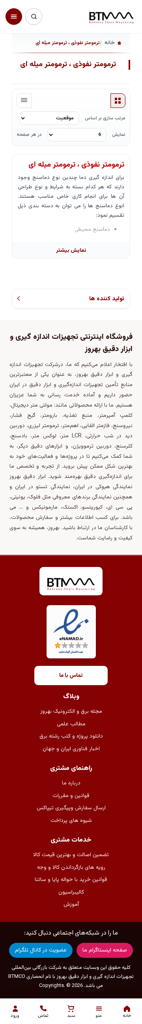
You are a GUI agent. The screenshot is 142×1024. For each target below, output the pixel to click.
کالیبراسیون (71, 892)
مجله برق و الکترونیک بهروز (71, 711)
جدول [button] (117, 100)
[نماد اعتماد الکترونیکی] (71, 631)
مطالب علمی (71, 724)
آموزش (71, 904)
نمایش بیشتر (71, 250)
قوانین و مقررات (71, 796)
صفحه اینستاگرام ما (104, 950)
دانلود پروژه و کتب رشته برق (71, 736)
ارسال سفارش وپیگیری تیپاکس (71, 808)
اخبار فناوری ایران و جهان (71, 749)
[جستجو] (33, 16)
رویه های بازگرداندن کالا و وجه (71, 867)
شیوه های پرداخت (71, 820)
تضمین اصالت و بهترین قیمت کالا (71, 855)
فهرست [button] (24, 100)
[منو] (14, 16)
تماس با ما (71, 675)
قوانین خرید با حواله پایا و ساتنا (71, 879)
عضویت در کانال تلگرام (41, 950)
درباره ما (71, 783)
